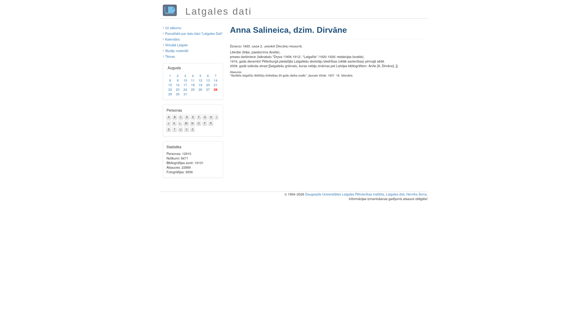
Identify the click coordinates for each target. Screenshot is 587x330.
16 (178, 84)
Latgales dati (395, 194)
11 (193, 80)
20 (208, 84)
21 (215, 84)
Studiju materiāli (176, 50)
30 (178, 94)
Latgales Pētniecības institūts (363, 194)
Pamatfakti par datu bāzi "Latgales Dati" (194, 33)
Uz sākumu (173, 27)
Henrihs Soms (416, 194)
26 (200, 89)
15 (170, 84)
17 (185, 84)
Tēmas (170, 56)
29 (170, 94)
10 (185, 80)
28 (215, 89)
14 (215, 80)
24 (185, 89)
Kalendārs (172, 39)
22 (170, 89)
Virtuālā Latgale (176, 45)
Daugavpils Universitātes (323, 194)
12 (200, 80)
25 (193, 89)
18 (193, 84)
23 (178, 89)
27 (208, 89)
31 (185, 94)
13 (208, 80)
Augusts (174, 67)
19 (200, 84)
